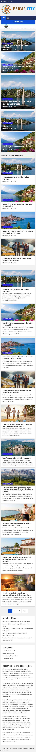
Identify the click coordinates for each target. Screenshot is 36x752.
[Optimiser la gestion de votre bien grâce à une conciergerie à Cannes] (18, 512)
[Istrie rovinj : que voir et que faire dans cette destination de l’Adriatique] (18, 346)
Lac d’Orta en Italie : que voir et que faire (17, 458)
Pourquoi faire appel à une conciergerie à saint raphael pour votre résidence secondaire (17, 559)
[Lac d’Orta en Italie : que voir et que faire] (18, 447)
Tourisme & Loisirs (7, 43)
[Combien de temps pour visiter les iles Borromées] (18, 278)
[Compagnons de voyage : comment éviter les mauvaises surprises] (18, 379)
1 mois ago (7, 49)
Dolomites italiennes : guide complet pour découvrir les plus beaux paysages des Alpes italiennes (18, 490)
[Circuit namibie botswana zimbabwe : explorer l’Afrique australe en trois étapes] (18, 582)
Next (25, 611)
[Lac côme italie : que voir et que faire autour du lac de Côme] (18, 312)
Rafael (14, 49)
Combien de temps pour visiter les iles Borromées (17, 102)
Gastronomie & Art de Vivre (10, 656)
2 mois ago (7, 70)
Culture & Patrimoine (8, 653)
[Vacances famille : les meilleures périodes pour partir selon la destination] (18, 413)
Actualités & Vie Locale (8, 254)
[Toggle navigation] (8, 18)
